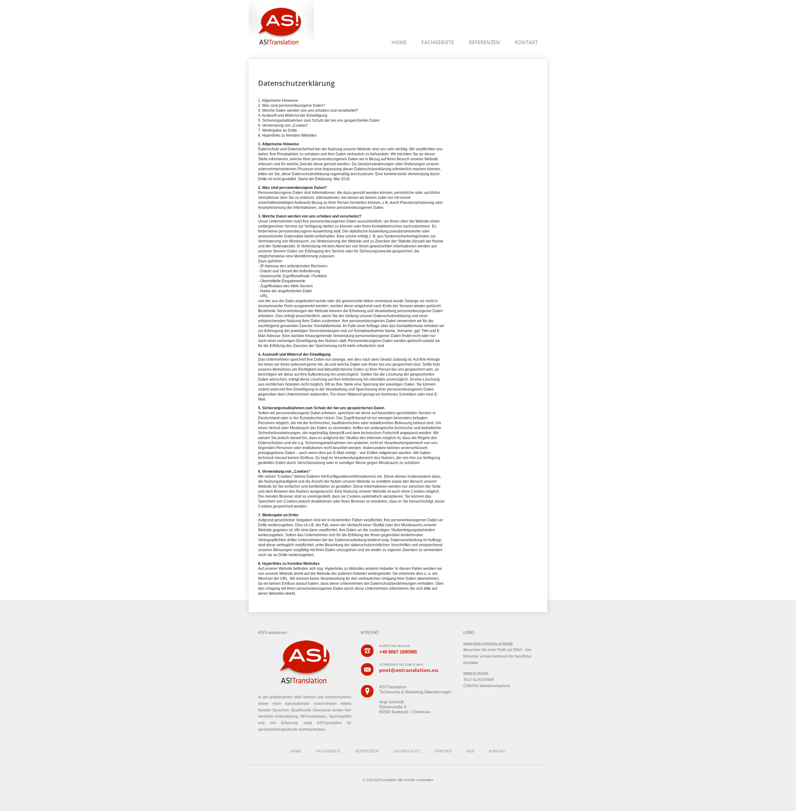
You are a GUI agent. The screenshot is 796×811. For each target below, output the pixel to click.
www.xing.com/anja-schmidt (488, 643)
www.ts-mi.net (475, 673)
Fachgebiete (437, 42)
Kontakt (526, 42)
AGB (470, 751)
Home (399, 42)
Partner (443, 751)
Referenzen (484, 42)
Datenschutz (406, 751)
